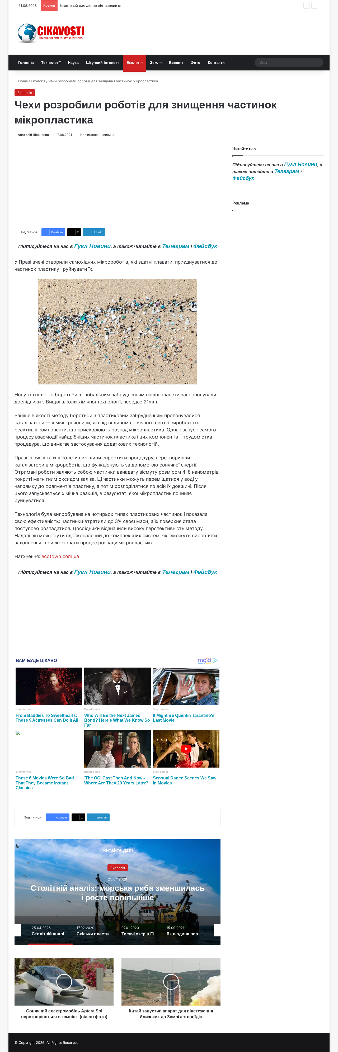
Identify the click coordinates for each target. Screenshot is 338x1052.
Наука (73, 62)
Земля (156, 62)
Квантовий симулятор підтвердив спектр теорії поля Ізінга (110, 5)
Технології (50, 62)
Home (22, 81)
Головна (26, 62)
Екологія (134, 62)
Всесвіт (176, 62)
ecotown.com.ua (60, 556)
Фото (195, 62)
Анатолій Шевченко (33, 135)
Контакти (216, 62)
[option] (117, 892)
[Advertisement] (117, 183)
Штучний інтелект (102, 62)
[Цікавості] (51, 33)
